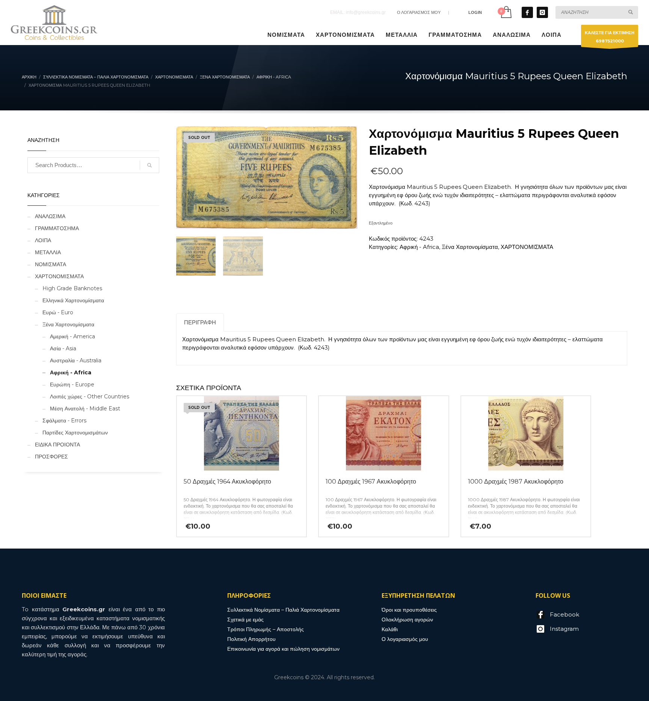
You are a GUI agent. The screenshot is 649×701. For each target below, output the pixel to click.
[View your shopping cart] (505, 12)
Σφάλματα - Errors (64, 420)
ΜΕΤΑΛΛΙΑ (48, 252)
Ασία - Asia (63, 348)
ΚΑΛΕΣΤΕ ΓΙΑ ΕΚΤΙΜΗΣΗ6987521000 (609, 37)
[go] (630, 12)
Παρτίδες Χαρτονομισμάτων (75, 432)
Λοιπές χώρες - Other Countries (89, 396)
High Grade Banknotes (72, 288)
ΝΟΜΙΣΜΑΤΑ (50, 264)
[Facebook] (527, 12)
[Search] (149, 165)
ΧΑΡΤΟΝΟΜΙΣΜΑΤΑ (527, 246)
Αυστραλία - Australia (75, 360)
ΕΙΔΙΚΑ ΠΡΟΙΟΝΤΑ (57, 444)
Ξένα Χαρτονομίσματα (470, 246)
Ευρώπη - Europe (72, 384)
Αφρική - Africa (419, 246)
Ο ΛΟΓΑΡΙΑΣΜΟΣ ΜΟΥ (419, 12)
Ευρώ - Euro (57, 312)
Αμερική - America (72, 336)
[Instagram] (542, 12)
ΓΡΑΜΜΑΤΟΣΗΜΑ (57, 228)
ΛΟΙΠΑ (43, 240)
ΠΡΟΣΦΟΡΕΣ (51, 456)
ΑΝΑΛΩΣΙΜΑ (50, 216)
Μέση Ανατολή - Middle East (85, 408)
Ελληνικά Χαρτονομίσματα (73, 300)
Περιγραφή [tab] (200, 322)
